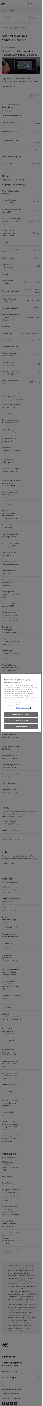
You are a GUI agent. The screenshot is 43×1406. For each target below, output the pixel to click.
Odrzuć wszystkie (21, 727)
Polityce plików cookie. (23, 708)
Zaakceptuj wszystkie (21, 720)
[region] (21, 703)
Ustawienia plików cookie (21, 714)
